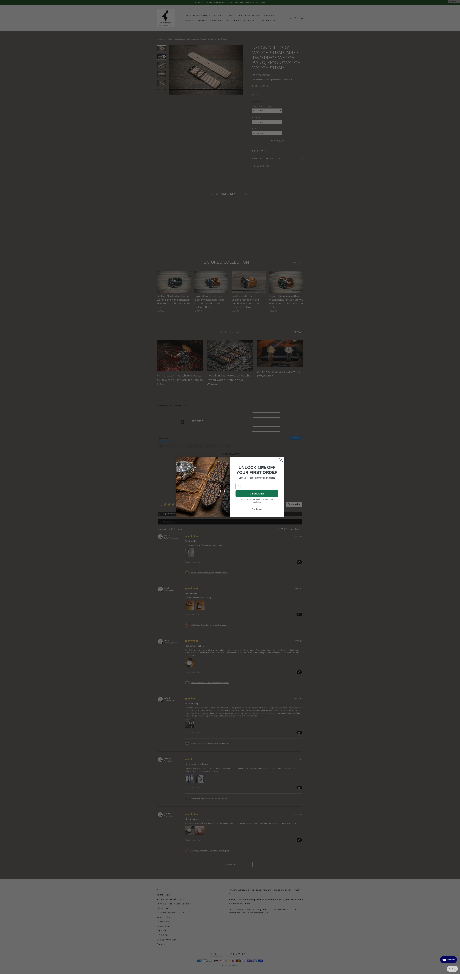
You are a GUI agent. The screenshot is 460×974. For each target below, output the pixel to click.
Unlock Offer (257, 493)
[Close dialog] (281, 460)
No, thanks (257, 509)
